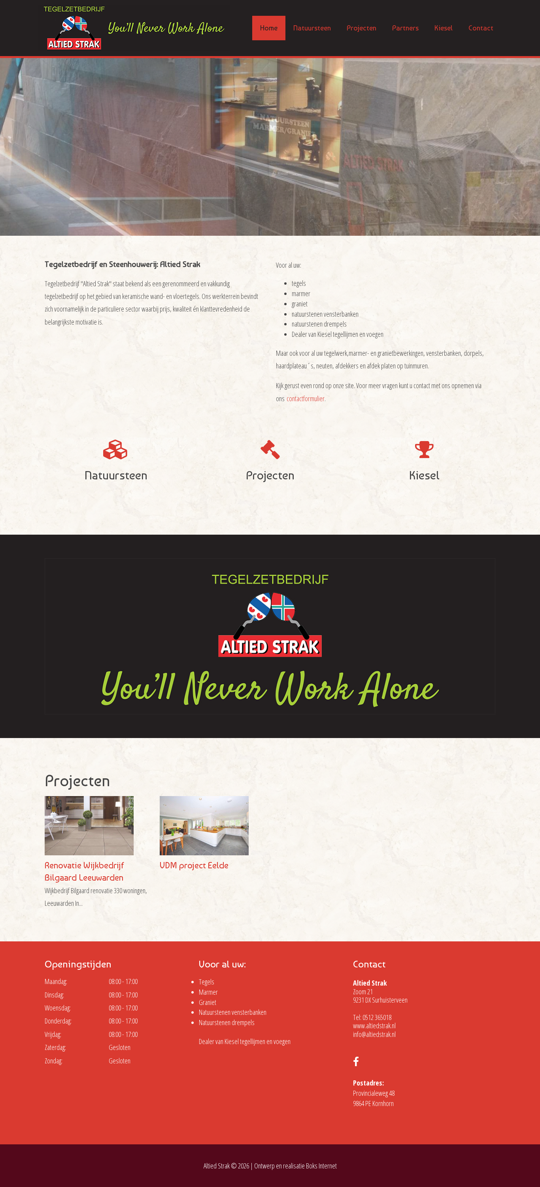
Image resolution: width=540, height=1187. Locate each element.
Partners (405, 28)
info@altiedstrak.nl (374, 1034)
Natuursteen (312, 28)
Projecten (361, 28)
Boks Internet (321, 1165)
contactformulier (306, 398)
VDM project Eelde (194, 865)
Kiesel (443, 28)
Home (269, 28)
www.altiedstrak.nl (374, 1025)
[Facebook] (356, 1062)
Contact (480, 28)
